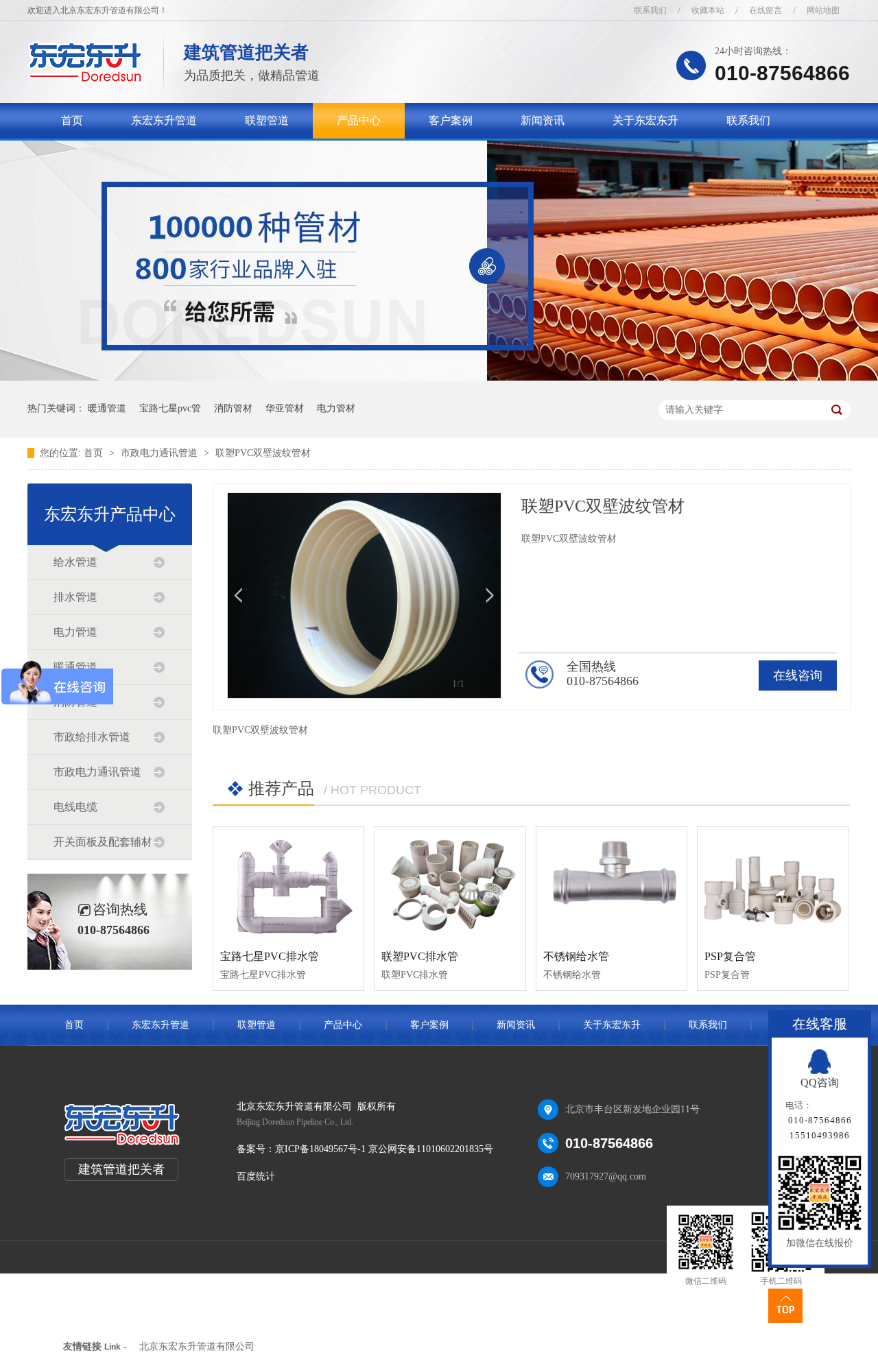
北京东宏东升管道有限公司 (196, 1346)
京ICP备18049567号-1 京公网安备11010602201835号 (384, 1149)
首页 (72, 120)
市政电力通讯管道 (160, 453)
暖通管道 (107, 408)
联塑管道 (267, 120)
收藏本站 (707, 10)
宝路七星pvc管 (170, 408)
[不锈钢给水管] (611, 883)
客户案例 (451, 120)
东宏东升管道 (164, 120)
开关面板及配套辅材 (103, 842)
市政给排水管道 (92, 737)
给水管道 (75, 562)
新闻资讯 (543, 120)
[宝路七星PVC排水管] (288, 883)
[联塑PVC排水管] (450, 883)
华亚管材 (284, 408)
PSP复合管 (730, 956)
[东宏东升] (85, 79)
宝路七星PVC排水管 (269, 956)
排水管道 (75, 597)
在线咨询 (797, 675)
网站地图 (823, 10)
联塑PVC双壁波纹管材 (263, 453)
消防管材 (233, 408)
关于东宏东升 (645, 120)
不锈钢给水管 (576, 956)
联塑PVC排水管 (419, 956)
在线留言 (765, 10)
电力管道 (75, 632)
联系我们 (650, 10)
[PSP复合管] (773, 883)
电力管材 (336, 408)
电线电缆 (75, 807)
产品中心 (359, 120)
